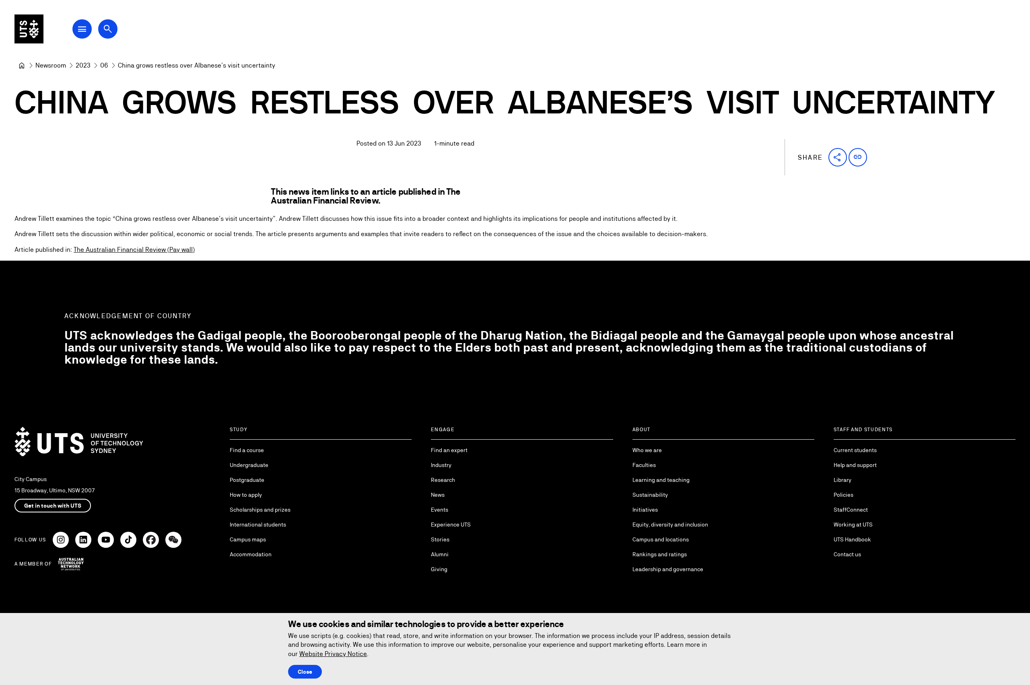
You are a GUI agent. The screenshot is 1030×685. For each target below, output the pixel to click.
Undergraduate (249, 465)
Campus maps (248, 539)
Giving (439, 569)
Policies (843, 495)
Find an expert (449, 450)
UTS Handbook (852, 539)
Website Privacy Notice (333, 654)
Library (842, 480)
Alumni (440, 554)
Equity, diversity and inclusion (670, 524)
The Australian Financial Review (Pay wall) (134, 249)
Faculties (644, 465)
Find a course (247, 450)
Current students (855, 450)
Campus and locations (660, 539)
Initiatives (645, 509)
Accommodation (251, 554)
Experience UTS (451, 524)
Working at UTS (853, 524)
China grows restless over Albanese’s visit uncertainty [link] (196, 65)
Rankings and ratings (659, 554)
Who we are (647, 450)
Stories (440, 539)
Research (443, 480)
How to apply (246, 495)
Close (305, 672)
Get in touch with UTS (52, 505)
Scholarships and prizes (260, 509)
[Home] (22, 66)
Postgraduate (247, 480)
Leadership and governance (667, 569)
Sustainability (650, 495)
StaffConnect (851, 509)
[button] (837, 157)
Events (439, 509)
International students (258, 524)
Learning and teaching (661, 480)
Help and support (855, 465)
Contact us (847, 554)
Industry (441, 465)
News (438, 495)
